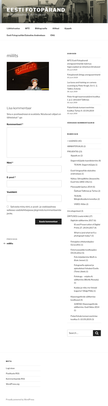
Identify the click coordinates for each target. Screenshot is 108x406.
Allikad (55, 28)
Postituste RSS (12, 373)
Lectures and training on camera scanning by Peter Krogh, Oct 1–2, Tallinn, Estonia (82, 85)
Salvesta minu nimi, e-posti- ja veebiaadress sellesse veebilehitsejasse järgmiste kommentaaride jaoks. (34, 210)
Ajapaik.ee (75, 155)
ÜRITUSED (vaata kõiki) (78, 216)
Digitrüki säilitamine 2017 (82, 220)
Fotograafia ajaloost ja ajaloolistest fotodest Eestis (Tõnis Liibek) (86, 268)
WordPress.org (12, 384)
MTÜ (27, 28)
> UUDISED (72, 141)
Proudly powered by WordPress (20, 399)
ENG (52, 35)
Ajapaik (68, 28)
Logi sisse (10, 368)
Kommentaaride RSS (15, 379)
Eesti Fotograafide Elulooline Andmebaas (26, 35)
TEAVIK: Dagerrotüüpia (84, 164)
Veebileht (12, 192)
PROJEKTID (72, 151)
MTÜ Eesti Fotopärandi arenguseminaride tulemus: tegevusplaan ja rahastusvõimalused (83, 63)
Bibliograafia (41, 28)
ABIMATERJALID (75, 146)
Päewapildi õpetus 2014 (81, 187)
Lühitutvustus (13, 28)
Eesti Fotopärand (36, 10)
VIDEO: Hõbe (80, 204)
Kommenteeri (15, 124)
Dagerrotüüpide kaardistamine (84, 160)
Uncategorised (73, 211)
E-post (11, 177)
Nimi (10, 162)
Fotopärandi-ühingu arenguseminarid (83, 74)
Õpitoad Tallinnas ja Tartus (86, 191)
